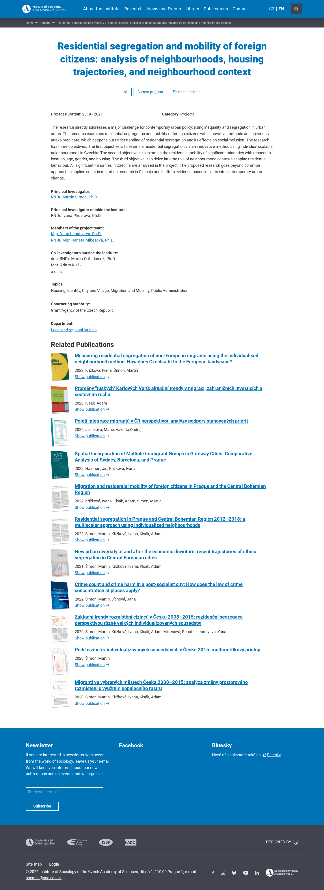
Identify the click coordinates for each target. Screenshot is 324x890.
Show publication (90, 376)
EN (281, 8)
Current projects (150, 92)
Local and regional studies (74, 330)
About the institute (101, 8)
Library (192, 8)
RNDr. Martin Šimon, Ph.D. (74, 197)
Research (133, 8)
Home (30, 22)
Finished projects (186, 92)
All (126, 92)
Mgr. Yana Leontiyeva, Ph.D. (76, 233)
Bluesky (274, 755)
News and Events (164, 8)
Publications (216, 8)
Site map (34, 864)
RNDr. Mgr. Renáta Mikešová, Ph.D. (83, 240)
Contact (240, 8)
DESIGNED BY (279, 842)
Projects (45, 22)
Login (54, 864)
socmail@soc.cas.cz (43, 877)
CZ (272, 8)
